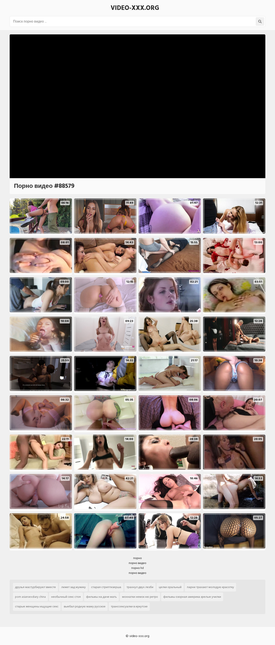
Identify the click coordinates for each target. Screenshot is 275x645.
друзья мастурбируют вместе (35, 587)
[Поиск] (260, 21)
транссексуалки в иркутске (129, 606)
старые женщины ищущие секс (36, 606)
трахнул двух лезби (140, 587)
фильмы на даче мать (101, 596)
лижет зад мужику (73, 587)
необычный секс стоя (66, 596)
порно (137, 558)
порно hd (137, 567)
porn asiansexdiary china (30, 596)
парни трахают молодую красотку (210, 587)
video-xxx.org (135, 8)
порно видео (137, 563)
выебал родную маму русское (84, 606)
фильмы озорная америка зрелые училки (192, 596)
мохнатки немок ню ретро (140, 596)
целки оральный (170, 587)
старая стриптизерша (106, 587)
